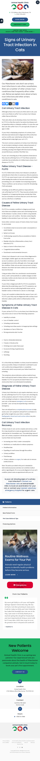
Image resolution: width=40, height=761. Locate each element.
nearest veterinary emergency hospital (20, 489)
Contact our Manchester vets (19, 482)
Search (26, 742)
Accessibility (6, 742)
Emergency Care (20, 24)
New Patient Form (9, 513)
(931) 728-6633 (20, 14)
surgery (18, 459)
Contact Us (20, 672)
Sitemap (33, 742)
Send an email (20, 705)
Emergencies (21, 585)
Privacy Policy (6, 740)
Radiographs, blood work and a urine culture (16, 416)
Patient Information (9, 507)
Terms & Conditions (17, 742)
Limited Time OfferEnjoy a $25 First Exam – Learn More (19, 31)
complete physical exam (24, 409)
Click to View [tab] (20, 716)
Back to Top (20, 744)
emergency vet (21, 401)
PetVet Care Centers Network (22, 752)
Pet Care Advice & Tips (10, 518)
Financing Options (9, 524)
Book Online (19, 19)
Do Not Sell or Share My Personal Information (23, 740)
